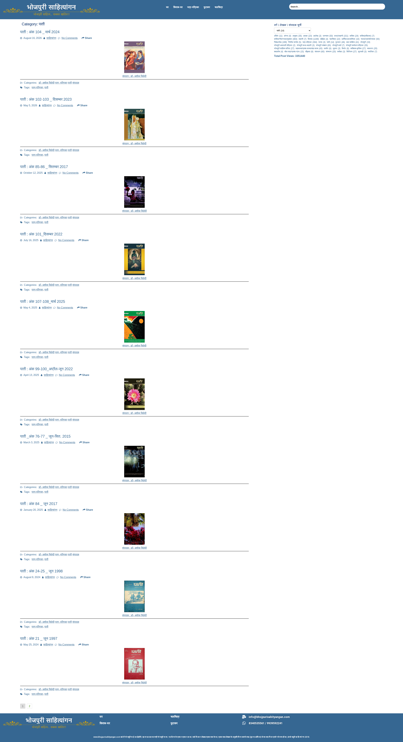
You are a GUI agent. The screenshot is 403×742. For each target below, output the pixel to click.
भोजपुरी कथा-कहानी (306, 45)
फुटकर (207, 7)
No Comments (70, 38)
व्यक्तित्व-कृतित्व (358, 48)
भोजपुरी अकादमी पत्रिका (284, 45)
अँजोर (278, 35)
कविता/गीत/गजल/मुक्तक (285, 38)
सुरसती (362, 51)
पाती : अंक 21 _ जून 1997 (38, 638)
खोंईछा (324, 38)
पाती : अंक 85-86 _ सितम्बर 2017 (44, 166)
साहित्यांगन (51, 38)
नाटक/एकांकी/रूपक (370, 38)
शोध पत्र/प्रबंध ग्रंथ (294, 51)
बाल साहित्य (352, 42)
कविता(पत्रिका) (367, 35)
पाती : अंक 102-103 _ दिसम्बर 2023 (46, 99)
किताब (313, 38)
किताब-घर (178, 7)
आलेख (317, 35)
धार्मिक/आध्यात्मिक (350, 38)
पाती (70, 82)
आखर (307, 35)
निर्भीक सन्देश (294, 42)
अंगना (287, 35)
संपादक (75, 82)
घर (167, 7)
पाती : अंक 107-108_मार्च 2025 (42, 301)
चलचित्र (219, 7)
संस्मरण (331, 51)
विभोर (345, 48)
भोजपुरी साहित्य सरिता (284, 48)
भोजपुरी (365, 42)
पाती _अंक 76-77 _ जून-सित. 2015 (45, 436)
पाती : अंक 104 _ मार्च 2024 (40, 31)
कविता (354, 35)
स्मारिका (372, 51)
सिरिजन (351, 51)
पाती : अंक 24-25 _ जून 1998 (41, 571)
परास (321, 42)
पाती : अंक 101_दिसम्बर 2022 (41, 234)
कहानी (302, 38)
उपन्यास (328, 35)
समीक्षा (341, 51)
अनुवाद (297, 35)
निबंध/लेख (280, 42)
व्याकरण (372, 48)
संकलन (319, 51)
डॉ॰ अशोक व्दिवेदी (46, 82)
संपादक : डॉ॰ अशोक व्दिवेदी (134, 615)
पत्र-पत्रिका (193, 7)
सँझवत (309, 51)
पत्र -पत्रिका (61, 82)
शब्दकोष (278, 51)
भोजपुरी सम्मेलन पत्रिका (357, 45)
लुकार (336, 48)
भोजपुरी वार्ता (338, 45)
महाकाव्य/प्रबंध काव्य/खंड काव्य (309, 48)
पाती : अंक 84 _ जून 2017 (38, 503)
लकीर (327, 48)
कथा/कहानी (341, 35)
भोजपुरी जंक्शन (323, 45)
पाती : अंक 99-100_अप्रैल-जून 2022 (46, 368)
